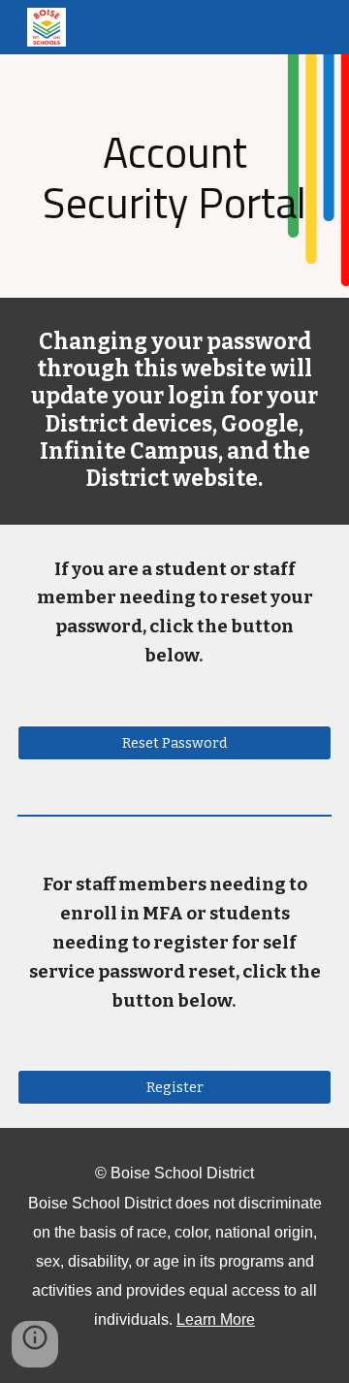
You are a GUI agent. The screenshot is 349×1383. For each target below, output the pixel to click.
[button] (35, 1344)
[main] (174, 176)
